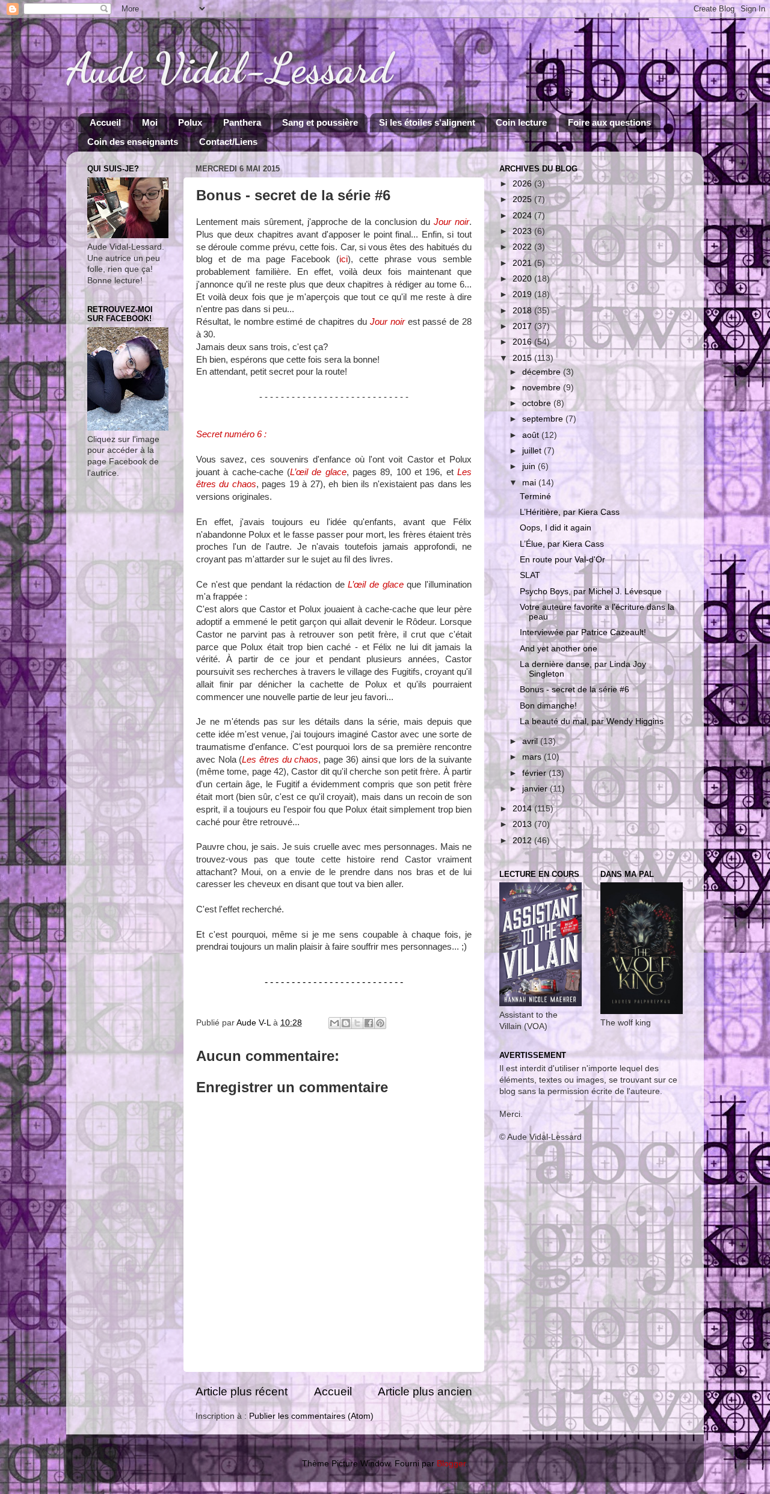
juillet (533, 450)
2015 (523, 358)
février (535, 773)
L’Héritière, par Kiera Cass (570, 512)
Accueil (105, 122)
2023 (523, 231)
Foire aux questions (609, 122)
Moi (150, 122)
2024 (523, 215)
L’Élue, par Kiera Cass (562, 544)
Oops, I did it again (555, 527)
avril (531, 741)
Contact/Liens (228, 142)
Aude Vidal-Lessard (229, 68)
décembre (542, 372)
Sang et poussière (320, 122)
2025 (523, 199)
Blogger (451, 1463)
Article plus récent (242, 1391)
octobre (537, 403)
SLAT (530, 575)
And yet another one (558, 648)
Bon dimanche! (548, 705)
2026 (523, 183)
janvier (536, 788)
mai (530, 482)
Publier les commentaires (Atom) (311, 1416)
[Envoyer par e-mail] (334, 1023)
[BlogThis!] (346, 1023)
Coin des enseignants (132, 142)
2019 (523, 294)
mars (533, 756)
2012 (523, 840)
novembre (542, 387)
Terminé (535, 496)
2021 (523, 263)
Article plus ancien (425, 1391)
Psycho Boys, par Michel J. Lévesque (591, 591)
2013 (523, 824)
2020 (523, 278)
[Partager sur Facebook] (369, 1023)
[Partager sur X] (357, 1023)
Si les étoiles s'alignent (427, 122)
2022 (523, 246)
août (531, 435)
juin (530, 466)
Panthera (242, 122)
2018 (523, 310)
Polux (190, 122)
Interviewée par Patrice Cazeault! (583, 632)
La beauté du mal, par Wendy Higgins (592, 721)
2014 (523, 808)
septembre (543, 418)
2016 (523, 341)
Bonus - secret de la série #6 (574, 689)
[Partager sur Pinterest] (380, 1023)
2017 (523, 326)
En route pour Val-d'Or (562, 559)
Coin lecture (521, 122)
